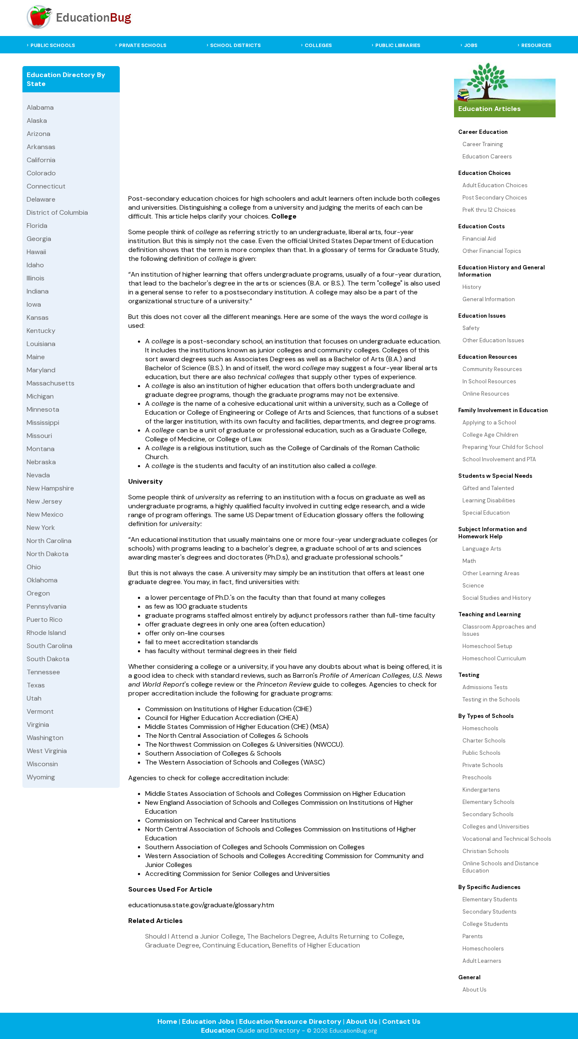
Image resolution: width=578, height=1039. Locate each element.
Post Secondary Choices (494, 197)
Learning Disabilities (488, 500)
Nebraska (41, 461)
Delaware (41, 199)
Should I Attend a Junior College (194, 936)
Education (218, 1030)
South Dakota (48, 658)
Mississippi (43, 422)
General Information (488, 299)
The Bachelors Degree (281, 936)
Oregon (38, 593)
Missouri (39, 435)
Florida (37, 225)
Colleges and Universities (495, 826)
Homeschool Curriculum (494, 658)
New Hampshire (50, 488)
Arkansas (41, 146)
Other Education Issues (493, 340)
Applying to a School (489, 422)
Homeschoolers (483, 948)
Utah (34, 698)
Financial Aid (479, 238)
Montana (41, 448)
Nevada (38, 475)
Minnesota (43, 409)
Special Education (486, 512)
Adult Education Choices (495, 185)
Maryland (41, 370)
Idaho (35, 264)
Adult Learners (481, 960)
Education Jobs (208, 1021)
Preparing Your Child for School (502, 447)
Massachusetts (50, 383)
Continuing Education (235, 945)
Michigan (40, 396)
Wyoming (41, 777)
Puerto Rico (45, 619)
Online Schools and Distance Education (500, 867)
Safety (470, 328)
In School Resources (489, 381)
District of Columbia (57, 212)
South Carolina (49, 645)
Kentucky (41, 330)
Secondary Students (489, 911)
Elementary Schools (488, 802)
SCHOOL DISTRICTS (235, 45)
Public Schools (481, 752)
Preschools (477, 777)
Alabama (40, 107)
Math (469, 561)
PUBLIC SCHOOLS (52, 45)
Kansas (38, 317)
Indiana (38, 291)
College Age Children (490, 434)
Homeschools (480, 728)
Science (473, 585)
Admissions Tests (485, 687)
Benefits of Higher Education (316, 945)
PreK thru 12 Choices (489, 209)
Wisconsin (42, 763)
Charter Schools (484, 740)
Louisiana (41, 343)
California (41, 159)
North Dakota (48, 553)
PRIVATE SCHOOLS (142, 45)
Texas (36, 685)
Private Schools (482, 765)
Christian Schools (485, 851)
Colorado (41, 173)
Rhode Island (46, 632)
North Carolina (49, 540)
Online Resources (485, 393)
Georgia (39, 238)
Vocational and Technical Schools (506, 838)
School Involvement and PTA (499, 459)
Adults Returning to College (360, 936)
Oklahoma (42, 580)
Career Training (482, 144)
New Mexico (45, 514)
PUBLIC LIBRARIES (397, 45)
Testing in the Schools (491, 699)
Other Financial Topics (491, 251)
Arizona (38, 133)
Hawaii (36, 251)
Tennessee (43, 672)
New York (41, 527)
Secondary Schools (488, 814)
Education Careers (487, 156)
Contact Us (401, 1021)
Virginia (38, 724)
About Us (474, 989)
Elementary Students (489, 899)
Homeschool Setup (487, 646)
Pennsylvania (46, 606)
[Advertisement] (286, 125)
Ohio (34, 566)
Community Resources (492, 369)
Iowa (34, 304)
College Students (485, 924)
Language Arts (481, 548)
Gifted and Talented (488, 488)
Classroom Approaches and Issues (499, 630)
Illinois (35, 278)
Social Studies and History (496, 597)
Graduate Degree (172, 945)
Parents (472, 936)
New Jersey (44, 501)
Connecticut (46, 186)
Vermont (40, 711)
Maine (36, 356)
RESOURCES (536, 45)
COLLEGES (318, 45)
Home (167, 1021)
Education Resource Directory (290, 1021)
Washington (45, 737)
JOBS (470, 45)
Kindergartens (481, 789)
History (471, 287)
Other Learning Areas (491, 573)
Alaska (37, 120)
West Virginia (47, 750)
